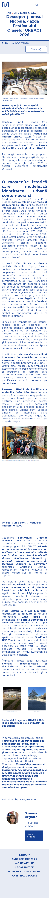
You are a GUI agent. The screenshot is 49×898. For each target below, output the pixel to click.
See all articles (31, 835)
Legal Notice (24, 867)
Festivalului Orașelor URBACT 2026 (24, 135)
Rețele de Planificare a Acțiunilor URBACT (24, 147)
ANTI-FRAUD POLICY (24, 875)
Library (24, 855)
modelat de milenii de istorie (24, 203)
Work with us (24, 863)
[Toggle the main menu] (44, 4)
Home (8, 13)
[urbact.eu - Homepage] (5, 4)
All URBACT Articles (25, 13)
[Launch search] (37, 5)
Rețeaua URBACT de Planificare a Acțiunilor (24, 391)
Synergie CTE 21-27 (24, 859)
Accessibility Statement (24, 871)
